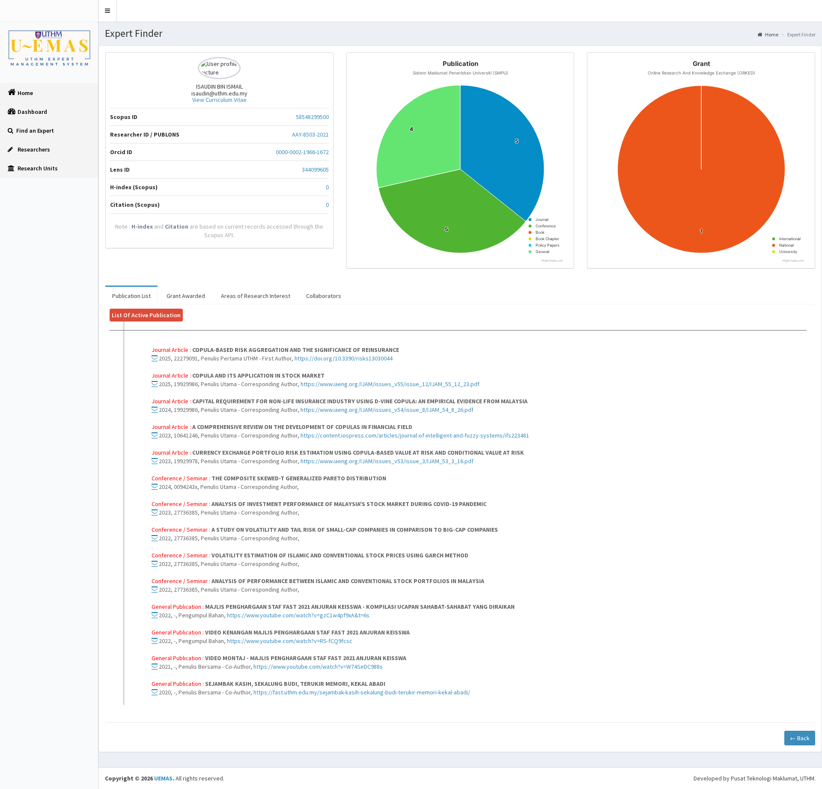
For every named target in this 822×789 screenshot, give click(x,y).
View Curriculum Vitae (219, 100)
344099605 (315, 169)
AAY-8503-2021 (310, 134)
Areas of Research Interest (255, 296)
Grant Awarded (186, 296)
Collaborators (323, 296)
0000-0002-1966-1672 (302, 152)
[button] (107, 10)
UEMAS (163, 778)
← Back (800, 738)
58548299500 (312, 117)
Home (771, 34)
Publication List (131, 296)
